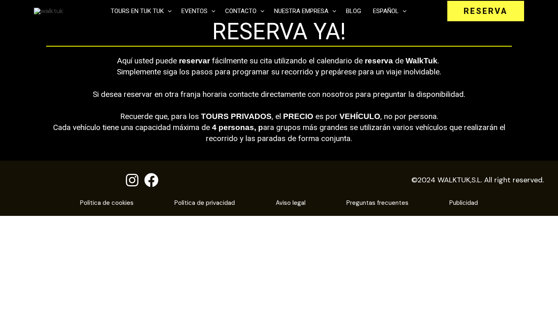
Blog (353, 11)
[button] (168, 11)
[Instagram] (132, 180)
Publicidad (463, 203)
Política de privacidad (204, 203)
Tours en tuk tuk (137, 11)
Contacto (241, 11)
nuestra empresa (301, 11)
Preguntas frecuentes (377, 203)
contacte (244, 94)
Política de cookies (107, 203)
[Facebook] (151, 180)
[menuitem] (388, 11)
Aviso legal (291, 203)
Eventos (194, 11)
